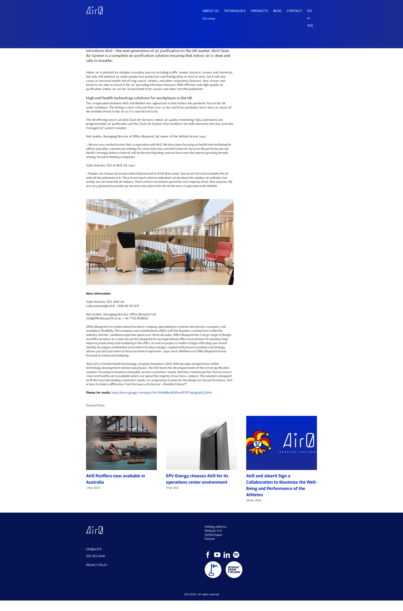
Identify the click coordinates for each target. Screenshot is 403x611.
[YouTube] (217, 555)
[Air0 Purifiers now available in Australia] (121, 418)
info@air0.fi (94, 549)
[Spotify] (236, 555)
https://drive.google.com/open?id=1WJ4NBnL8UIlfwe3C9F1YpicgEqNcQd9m (161, 393)
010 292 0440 (95, 556)
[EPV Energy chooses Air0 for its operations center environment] (201, 418)
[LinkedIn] (227, 555)
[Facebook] (208, 555)
